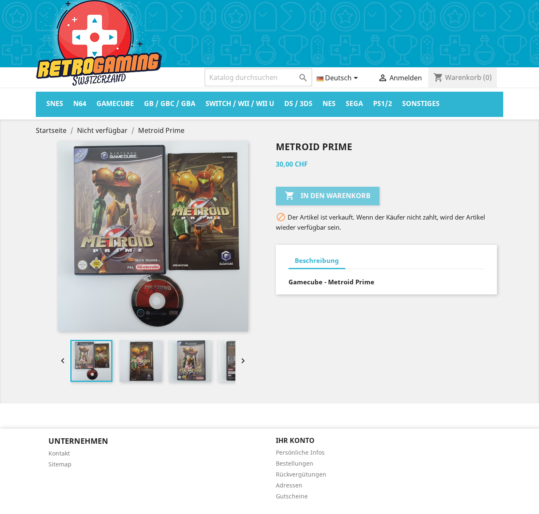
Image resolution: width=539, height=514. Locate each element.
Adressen (289, 485)
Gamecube (115, 103)
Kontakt (59, 453)
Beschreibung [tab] (317, 260)
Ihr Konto (295, 440)
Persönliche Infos (300, 452)
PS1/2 (382, 103)
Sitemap (60, 464)
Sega (354, 103)
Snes (54, 103)
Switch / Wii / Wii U (239, 103)
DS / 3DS (298, 103)
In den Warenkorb (328, 196)
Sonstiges (421, 103)
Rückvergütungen (301, 474)
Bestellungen (294, 463)
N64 (79, 103)
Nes (329, 103)
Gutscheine (292, 496)
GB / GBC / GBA (169, 103)
